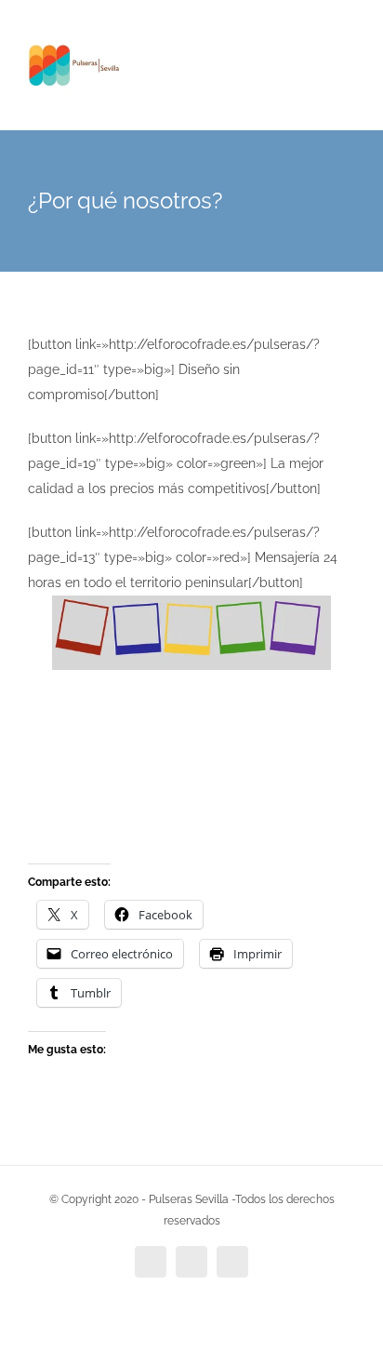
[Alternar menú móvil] (347, 56)
